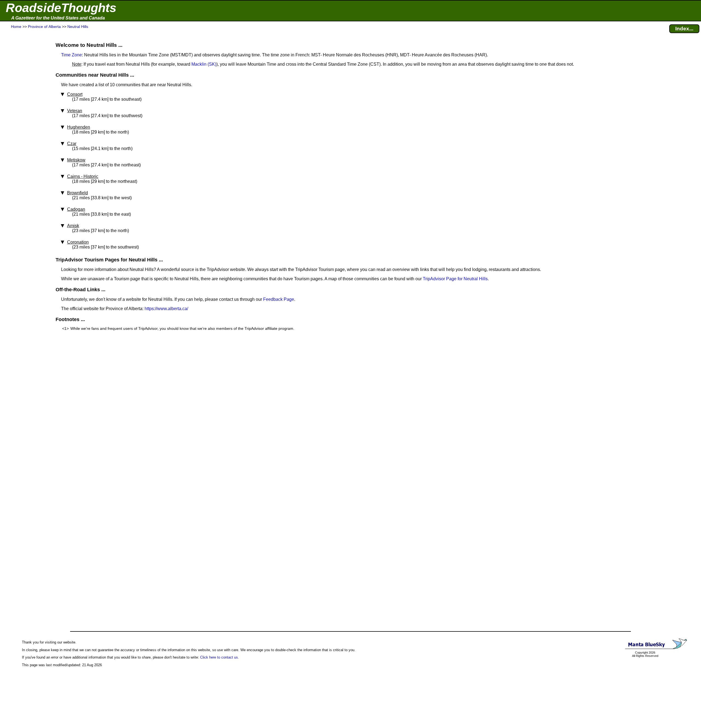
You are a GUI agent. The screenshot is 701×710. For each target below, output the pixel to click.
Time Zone (71, 55)
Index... (684, 28)
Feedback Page (278, 299)
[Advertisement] (24, 137)
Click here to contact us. (219, 657)
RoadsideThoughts (61, 8)
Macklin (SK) (203, 64)
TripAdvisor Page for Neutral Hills (455, 278)
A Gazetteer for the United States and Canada (58, 18)
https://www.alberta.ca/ (166, 308)
